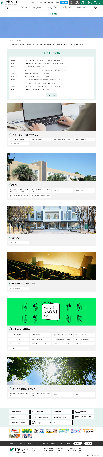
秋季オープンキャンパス (38, 339)
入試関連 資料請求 (16, 411)
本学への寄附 (64, 2)
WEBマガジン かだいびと (60, 343)
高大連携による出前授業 (82, 339)
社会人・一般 (43, 2)
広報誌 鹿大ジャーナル (38, 343)
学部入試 (28, 44)
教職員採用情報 (14, 417)
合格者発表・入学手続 (16, 143)
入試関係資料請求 (36, 334)
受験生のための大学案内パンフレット (62, 335)
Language (95, 3)
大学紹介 (7, 7)
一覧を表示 (51, 95)
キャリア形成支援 (51, 7)
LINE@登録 (13, 348)
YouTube (71, 3)
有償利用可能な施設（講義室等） (40, 417)
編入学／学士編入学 (15, 288)
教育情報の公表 (57, 411)
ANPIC (88, 443)
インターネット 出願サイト (17, 139)
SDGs (55, 422)
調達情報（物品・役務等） (60, 417)
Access (82, 3)
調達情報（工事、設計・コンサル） (83, 417)
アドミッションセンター (16, 343)
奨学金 (56, 394)
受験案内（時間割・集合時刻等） (62, 139)
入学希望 (57, 2)
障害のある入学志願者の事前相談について (41, 196)
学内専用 (77, 443)
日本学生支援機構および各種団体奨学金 (41, 394)
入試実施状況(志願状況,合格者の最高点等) (19, 196)
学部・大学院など (22, 7)
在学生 (32, 2)
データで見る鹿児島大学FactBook (81, 412)
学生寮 (78, 394)
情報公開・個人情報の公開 (15, 443)
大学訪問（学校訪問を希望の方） (62, 339)
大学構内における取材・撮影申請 (36, 422)
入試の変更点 (79, 190)
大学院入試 (35, 44)
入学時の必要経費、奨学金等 (77, 44)
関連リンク (37, 443)
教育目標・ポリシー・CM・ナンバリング (41, 190)
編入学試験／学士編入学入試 (47, 44)
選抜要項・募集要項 (37, 139)
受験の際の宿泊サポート (82, 139)
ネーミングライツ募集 (37, 411)
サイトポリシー (28, 443)
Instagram (77, 3)
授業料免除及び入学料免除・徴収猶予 (19, 394)
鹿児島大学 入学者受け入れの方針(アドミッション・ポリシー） (19, 190)
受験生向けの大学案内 (62, 44)
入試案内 (95, 7)
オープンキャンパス (15, 339)
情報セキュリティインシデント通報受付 (61, 443)
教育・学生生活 (37, 7)
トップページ (10, 40)
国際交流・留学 (81, 7)
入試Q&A (78, 343)
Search (100, 3)
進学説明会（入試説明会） (17, 334)
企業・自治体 (51, 2)
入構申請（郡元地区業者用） (18, 422)
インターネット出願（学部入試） (15, 44)
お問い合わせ (45, 443)
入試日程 (56, 190)
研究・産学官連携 (66, 7)
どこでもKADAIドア (81, 334)
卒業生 (37, 2)
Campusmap (89, 3)
